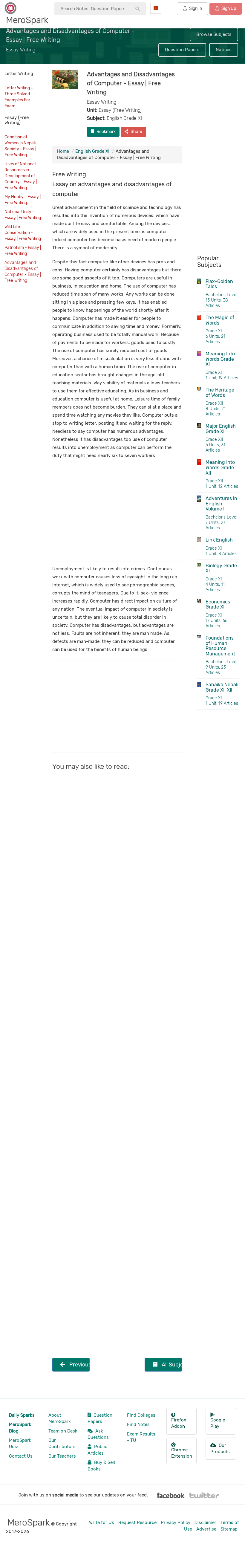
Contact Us (21, 1456)
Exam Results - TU (141, 1437)
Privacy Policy (175, 1522)
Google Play (217, 1423)
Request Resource (137, 1522)
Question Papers (182, 49)
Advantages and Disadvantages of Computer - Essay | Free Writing (22, 271)
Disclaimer (205, 1522)
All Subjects (171, 1364)
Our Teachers (62, 1456)
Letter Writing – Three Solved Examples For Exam (18, 96)
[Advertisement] (117, 514)
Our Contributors (62, 1443)
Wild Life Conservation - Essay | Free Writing (22, 232)
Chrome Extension (181, 1453)
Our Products (220, 1448)
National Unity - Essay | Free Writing (22, 214)
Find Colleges (141, 1415)
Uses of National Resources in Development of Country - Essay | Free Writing (20, 175)
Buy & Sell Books (101, 1465)
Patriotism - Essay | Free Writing (22, 250)
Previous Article (79, 1364)
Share (136, 131)
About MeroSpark (59, 1418)
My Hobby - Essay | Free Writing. (22, 199)
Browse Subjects (214, 34)
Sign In (195, 8)
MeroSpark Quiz (20, 1443)
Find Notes (138, 1424)
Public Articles (97, 1450)
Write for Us (101, 1522)
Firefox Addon (178, 1423)
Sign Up (228, 8)
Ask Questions (98, 1434)
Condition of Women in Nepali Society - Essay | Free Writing (20, 146)
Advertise (206, 1529)
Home (63, 151)
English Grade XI (92, 151)
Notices (224, 49)
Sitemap (229, 1529)
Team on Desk (62, 1431)
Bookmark (106, 131)
